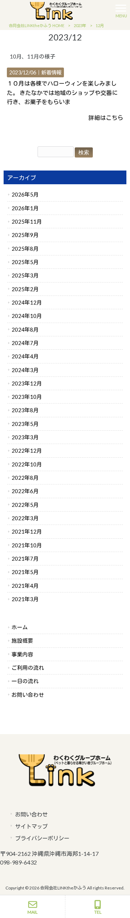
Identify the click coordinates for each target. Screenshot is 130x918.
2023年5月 (25, 424)
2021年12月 (27, 531)
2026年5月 (25, 194)
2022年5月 (25, 504)
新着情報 (51, 72)
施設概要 (22, 640)
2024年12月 (27, 302)
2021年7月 (25, 558)
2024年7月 (25, 343)
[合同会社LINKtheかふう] (55, 10)
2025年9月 (25, 235)
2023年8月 (25, 410)
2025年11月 (27, 221)
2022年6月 (25, 491)
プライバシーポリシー (42, 838)
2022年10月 (27, 464)
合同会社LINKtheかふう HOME (36, 25)
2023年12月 (27, 383)
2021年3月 (25, 599)
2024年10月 (27, 316)
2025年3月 (25, 275)
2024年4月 (25, 356)
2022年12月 (27, 450)
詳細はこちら (105, 117)
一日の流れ (25, 681)
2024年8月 (25, 329)
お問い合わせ (28, 694)
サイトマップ (31, 826)
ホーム (20, 627)
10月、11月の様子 (32, 56)
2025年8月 (25, 248)
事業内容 (22, 654)
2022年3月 (25, 518)
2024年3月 (25, 370)
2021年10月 (27, 545)
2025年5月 (25, 262)
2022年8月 (25, 477)
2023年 (80, 25)
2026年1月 (25, 208)
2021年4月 (25, 585)
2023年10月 (27, 396)
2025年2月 (25, 289)
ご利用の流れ (28, 667)
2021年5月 (25, 572)
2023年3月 (25, 437)
